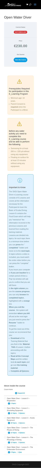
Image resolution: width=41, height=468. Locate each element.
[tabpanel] (20, 227)
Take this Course (20, 60)
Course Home (8, 389)
